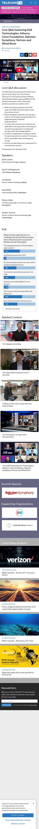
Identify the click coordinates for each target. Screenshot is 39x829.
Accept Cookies (18, 815)
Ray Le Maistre (16, 48)
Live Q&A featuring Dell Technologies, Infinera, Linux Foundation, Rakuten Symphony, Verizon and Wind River (18, 468)
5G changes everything (11, 344)
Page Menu (8, 21)
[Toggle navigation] (35, 2)
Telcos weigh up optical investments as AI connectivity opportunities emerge (19, 608)
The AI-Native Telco (9, 570)
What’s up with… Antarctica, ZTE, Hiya (17, 641)
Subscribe (7, 705)
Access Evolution (8, 604)
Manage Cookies (18, 823)
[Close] (33, 803)
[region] (18, 814)
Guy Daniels (7, 48)
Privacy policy (33, 705)
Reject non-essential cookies (17, 820)
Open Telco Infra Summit (11, 27)
